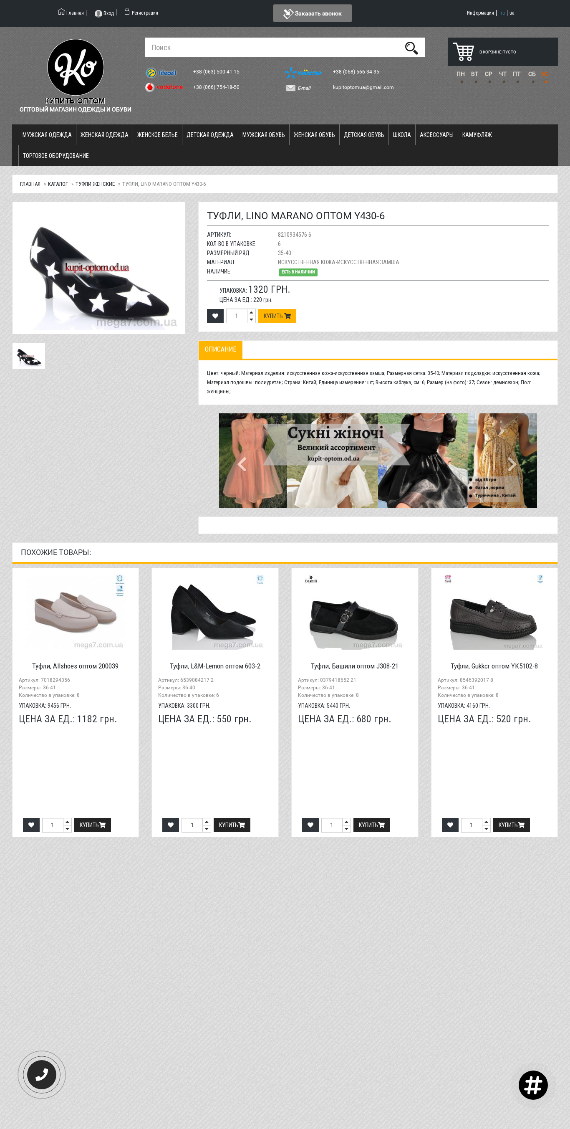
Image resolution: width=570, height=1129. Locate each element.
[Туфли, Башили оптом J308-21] (355, 612)
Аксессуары (437, 135)
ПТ (516, 74)
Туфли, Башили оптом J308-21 (354, 666)
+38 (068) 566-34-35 (357, 72)
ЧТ (503, 74)
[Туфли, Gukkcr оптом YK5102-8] (495, 612)
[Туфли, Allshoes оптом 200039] (76, 612)
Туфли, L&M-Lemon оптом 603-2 (215, 666)
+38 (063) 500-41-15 (217, 72)
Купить (274, 316)
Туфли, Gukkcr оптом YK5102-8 (494, 666)
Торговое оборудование (56, 155)
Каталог (58, 184)
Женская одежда (105, 135)
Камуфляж (477, 135)
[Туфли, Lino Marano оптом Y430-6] (99, 268)
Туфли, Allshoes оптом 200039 (75, 666)
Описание (220, 349)
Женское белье (157, 135)
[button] (243, 460)
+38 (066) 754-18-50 (217, 87)
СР (488, 74)
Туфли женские (95, 184)
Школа (402, 135)
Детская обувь (364, 135)
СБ (532, 74)
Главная (30, 184)
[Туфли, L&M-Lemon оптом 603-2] (215, 612)
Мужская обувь (263, 135)
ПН (461, 74)
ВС (545, 74)
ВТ (474, 74)
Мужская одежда (47, 135)
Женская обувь (314, 135)
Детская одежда (210, 135)
